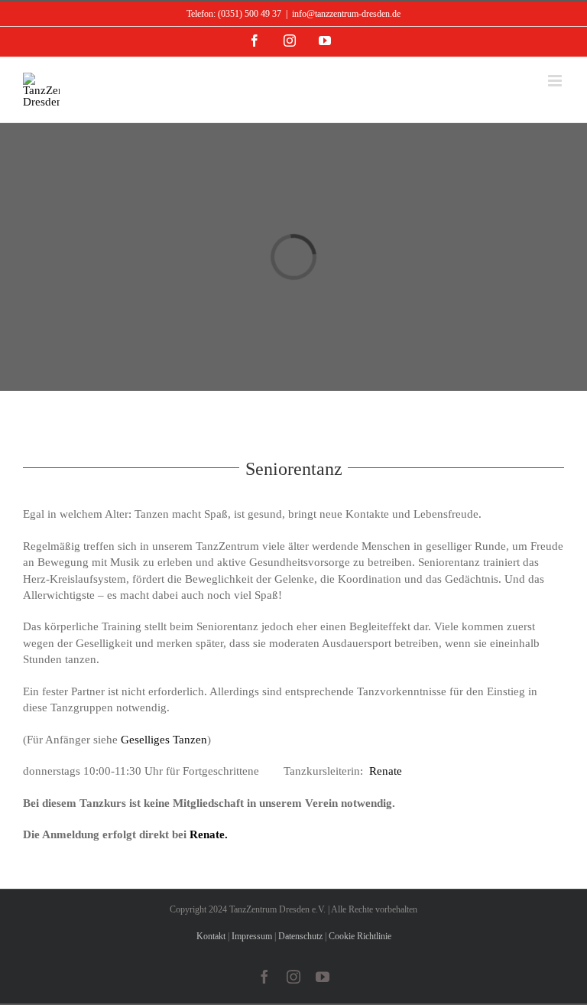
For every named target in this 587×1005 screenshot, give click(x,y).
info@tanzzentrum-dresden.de (346, 13)
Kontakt (210, 936)
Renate (384, 771)
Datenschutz (300, 936)
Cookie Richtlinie (360, 936)
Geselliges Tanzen (164, 739)
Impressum (252, 936)
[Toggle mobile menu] (556, 81)
